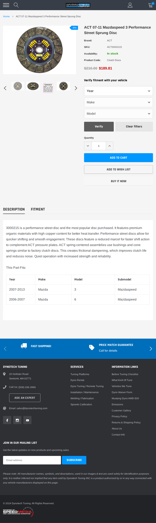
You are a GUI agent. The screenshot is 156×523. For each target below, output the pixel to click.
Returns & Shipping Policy (126, 422)
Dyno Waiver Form (122, 392)
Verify (99, 126)
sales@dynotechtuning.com (32, 408)
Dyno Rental (77, 380)
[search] (16, 5)
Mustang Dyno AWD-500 (125, 398)
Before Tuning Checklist (125, 374)
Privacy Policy (119, 416)
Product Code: (92, 60)
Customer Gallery (121, 410)
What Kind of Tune (122, 380)
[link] (17, 86)
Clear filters (134, 126)
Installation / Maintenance (84, 392)
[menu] (6, 5)
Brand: (88, 40)
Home (6, 16)
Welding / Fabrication (82, 398)
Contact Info (118, 434)
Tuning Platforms (79, 374)
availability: (91, 53)
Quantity (89, 137)
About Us (117, 428)
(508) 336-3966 (27, 387)
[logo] (78, 5)
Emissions (117, 404)
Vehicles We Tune (122, 386)
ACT (109, 40)
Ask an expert (24, 398)
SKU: (87, 47)
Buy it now (118, 181)
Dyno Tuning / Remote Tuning (87, 386)
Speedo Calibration (81, 404)
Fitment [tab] (38, 209)
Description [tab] (14, 209)
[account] (130, 5)
